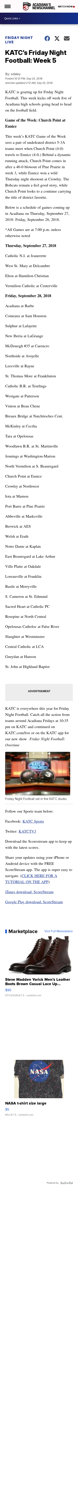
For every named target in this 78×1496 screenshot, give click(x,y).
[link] (33, 821)
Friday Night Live (19, 40)
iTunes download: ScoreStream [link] (29, 891)
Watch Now (65, 6)
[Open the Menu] (7, 6)
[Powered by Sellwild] (66, 1182)
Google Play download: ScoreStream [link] (34, 901)
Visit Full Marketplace (58, 931)
